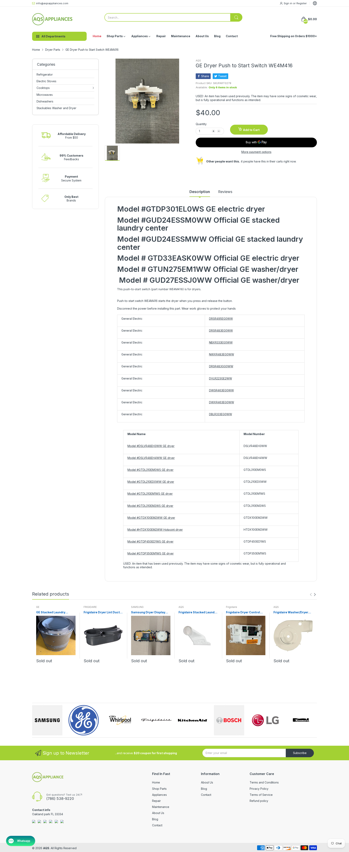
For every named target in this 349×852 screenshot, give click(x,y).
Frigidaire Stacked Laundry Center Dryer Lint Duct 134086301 (198, 612)
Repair (156, 800)
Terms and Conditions (264, 782)
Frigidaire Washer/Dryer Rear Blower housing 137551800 (290, 612)
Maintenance (160, 807)
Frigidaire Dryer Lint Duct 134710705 (102, 612)
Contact (157, 825)
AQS (198, 60)
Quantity (201, 124)
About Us (158, 813)
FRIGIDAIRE (90, 606)
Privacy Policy (259, 788)
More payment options (256, 152)
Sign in (288, 3)
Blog (155, 819)
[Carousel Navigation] (313, 595)
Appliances (159, 794)
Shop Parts (159, 788)
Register (301, 3)
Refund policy (259, 800)
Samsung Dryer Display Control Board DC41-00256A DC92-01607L (148, 612)
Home (156, 782)
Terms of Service (261, 794)
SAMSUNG (137, 606)
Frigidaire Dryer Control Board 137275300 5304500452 (243, 612)
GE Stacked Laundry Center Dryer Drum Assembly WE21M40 (51, 612)
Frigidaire (231, 606)
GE (37, 606)
